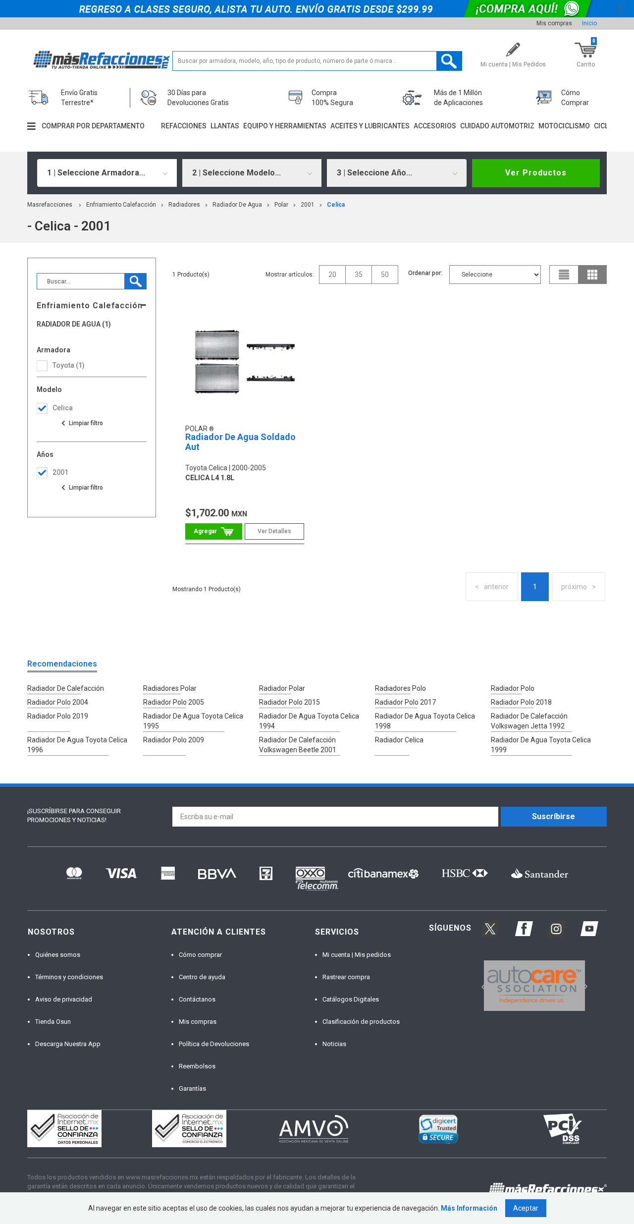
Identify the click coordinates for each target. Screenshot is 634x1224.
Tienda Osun (53, 1021)
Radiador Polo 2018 (521, 702)
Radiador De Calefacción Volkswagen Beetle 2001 (297, 745)
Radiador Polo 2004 (57, 702)
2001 (308, 204)
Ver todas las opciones (81, 423)
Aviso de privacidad (63, 999)
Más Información (469, 1208)
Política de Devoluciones (214, 1044)
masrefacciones (49, 204)
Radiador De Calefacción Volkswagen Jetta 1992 (529, 721)
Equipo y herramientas (284, 126)
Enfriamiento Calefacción (121, 204)
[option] (534, 985)
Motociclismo (564, 126)
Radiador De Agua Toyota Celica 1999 (541, 745)
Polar (281, 204)
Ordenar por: (425, 273)
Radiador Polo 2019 (57, 716)
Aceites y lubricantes (370, 126)
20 (332, 274)
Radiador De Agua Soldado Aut (240, 442)
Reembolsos (197, 1066)
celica (336, 204)
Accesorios (435, 126)
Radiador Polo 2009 (173, 740)
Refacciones (184, 126)
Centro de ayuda (202, 977)
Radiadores (184, 204)
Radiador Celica (399, 740)
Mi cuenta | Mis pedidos (356, 954)
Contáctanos (197, 999)
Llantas (225, 126)
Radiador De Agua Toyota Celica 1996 (77, 745)
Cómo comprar (200, 954)
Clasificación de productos (361, 1021)
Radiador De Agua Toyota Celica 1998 (425, 721)
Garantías (192, 1088)
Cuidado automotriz (497, 126)
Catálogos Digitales (350, 999)
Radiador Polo (512, 688)
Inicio (589, 23)
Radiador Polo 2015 (289, 702)
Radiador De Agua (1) (74, 324)
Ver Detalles (274, 531)
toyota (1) (69, 365)
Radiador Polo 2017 (405, 702)
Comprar (213, 531)
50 (385, 274)
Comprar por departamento (93, 126)
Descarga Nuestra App (68, 1044)
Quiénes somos (57, 954)
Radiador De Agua (237, 204)
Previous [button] (481, 986)
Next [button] (584, 986)
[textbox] (317, 61)
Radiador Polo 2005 (173, 702)
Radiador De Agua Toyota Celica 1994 (309, 721)
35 (359, 274)
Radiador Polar (282, 688)
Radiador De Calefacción (65, 688)
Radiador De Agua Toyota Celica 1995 (193, 721)
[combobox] (107, 173)
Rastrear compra (346, 977)
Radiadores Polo (400, 688)
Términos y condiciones (69, 977)
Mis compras (554, 23)
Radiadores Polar (170, 688)
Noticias (334, 1044)
